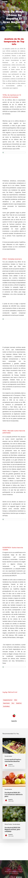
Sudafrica (18, 703)
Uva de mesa (14, 7)
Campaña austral (7, 700)
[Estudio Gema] (19, 877)
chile (15, 700)
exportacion (6, 703)
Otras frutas (8, 824)
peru (13, 703)
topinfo (9, 26)
